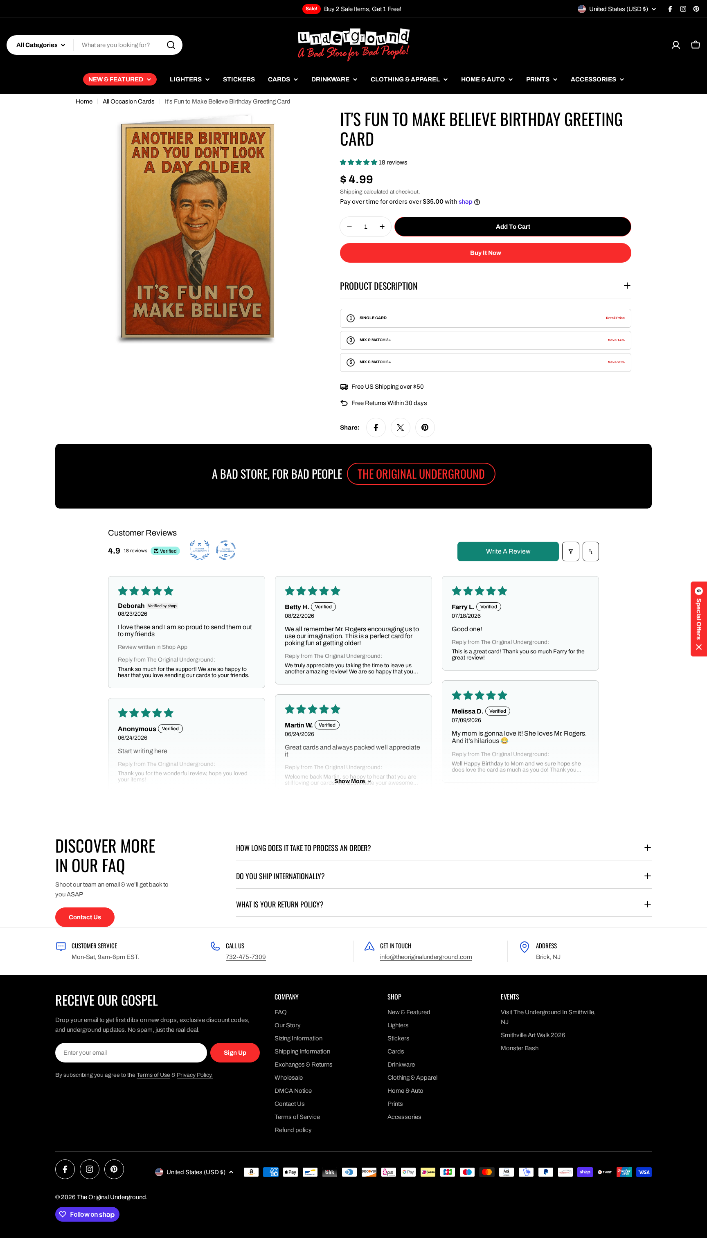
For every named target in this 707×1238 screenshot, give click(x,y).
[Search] (171, 45)
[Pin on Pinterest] (425, 427)
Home (84, 101)
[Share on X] (400, 427)
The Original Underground (111, 1197)
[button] (359, 162)
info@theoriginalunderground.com (426, 957)
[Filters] (570, 551)
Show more (349, 781)
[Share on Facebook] (376, 427)
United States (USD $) (618, 9)
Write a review (508, 551)
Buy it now (485, 253)
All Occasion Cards (129, 101)
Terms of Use (153, 1075)
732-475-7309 (246, 957)
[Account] (676, 45)
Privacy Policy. (195, 1075)
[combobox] (94, 45)
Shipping (351, 192)
